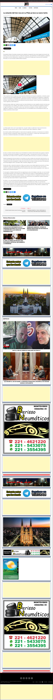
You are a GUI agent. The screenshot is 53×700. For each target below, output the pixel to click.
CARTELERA (36, 7)
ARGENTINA (9, 204)
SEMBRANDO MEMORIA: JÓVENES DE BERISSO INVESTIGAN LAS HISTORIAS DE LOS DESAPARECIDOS (37, 228)
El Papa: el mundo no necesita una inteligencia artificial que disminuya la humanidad (14, 242)
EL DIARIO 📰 (25, 7)
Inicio (16, 7)
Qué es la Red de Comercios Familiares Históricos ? (26, 350)
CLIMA (20, 7)
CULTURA (30, 7)
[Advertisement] (26, 277)
